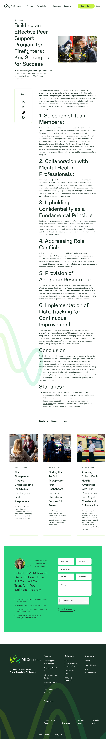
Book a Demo (86, 6)
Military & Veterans (68, 679)
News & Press (90, 665)
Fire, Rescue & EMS (69, 672)
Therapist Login (95, 721)
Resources (57, 6)
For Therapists (66, 721)
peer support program (55, 356)
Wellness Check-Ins (50, 683)
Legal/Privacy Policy (49, 721)
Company (67, 6)
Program (30, 6)
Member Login (81, 721)
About (87, 661)
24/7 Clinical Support (49, 691)
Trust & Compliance (90, 671)
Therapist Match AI (50, 669)
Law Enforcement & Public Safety (70, 663)
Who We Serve (43, 6)
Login (98, 6)
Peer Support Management (49, 662)
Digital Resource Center (50, 676)
